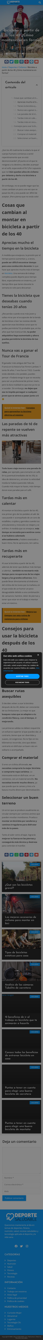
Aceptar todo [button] (22, 676)
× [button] (38, 655)
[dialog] (21, 670)
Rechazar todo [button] (22, 682)
